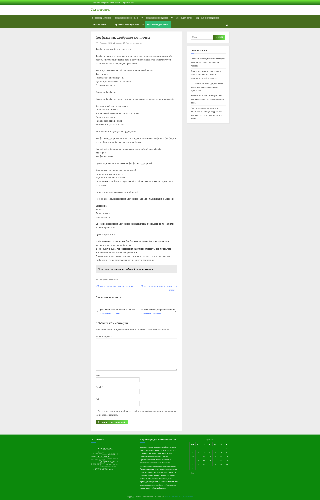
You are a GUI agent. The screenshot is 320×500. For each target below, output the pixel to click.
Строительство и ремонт (126, 24)
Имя (99, 375)
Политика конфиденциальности (106, 2)
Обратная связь (129, 2)
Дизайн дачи (99, 24)
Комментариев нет (134, 43)
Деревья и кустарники (207, 17)
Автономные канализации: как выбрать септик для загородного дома (207, 99)
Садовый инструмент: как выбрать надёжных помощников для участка (208, 62)
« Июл (191, 473)
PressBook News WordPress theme (178, 497)
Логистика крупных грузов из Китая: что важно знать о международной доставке (206, 74)
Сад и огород (100, 9)
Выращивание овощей (126, 17)
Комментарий (104, 336)
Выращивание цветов (157, 17)
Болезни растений (101, 17)
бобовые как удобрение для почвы (157, 309)
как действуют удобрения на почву (117, 309)
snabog (119, 43)
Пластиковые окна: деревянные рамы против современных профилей (207, 87)
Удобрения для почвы (158, 24)
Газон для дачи (184, 17)
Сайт (98, 399)
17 (193, 460)
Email (99, 387)
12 (204, 456)
